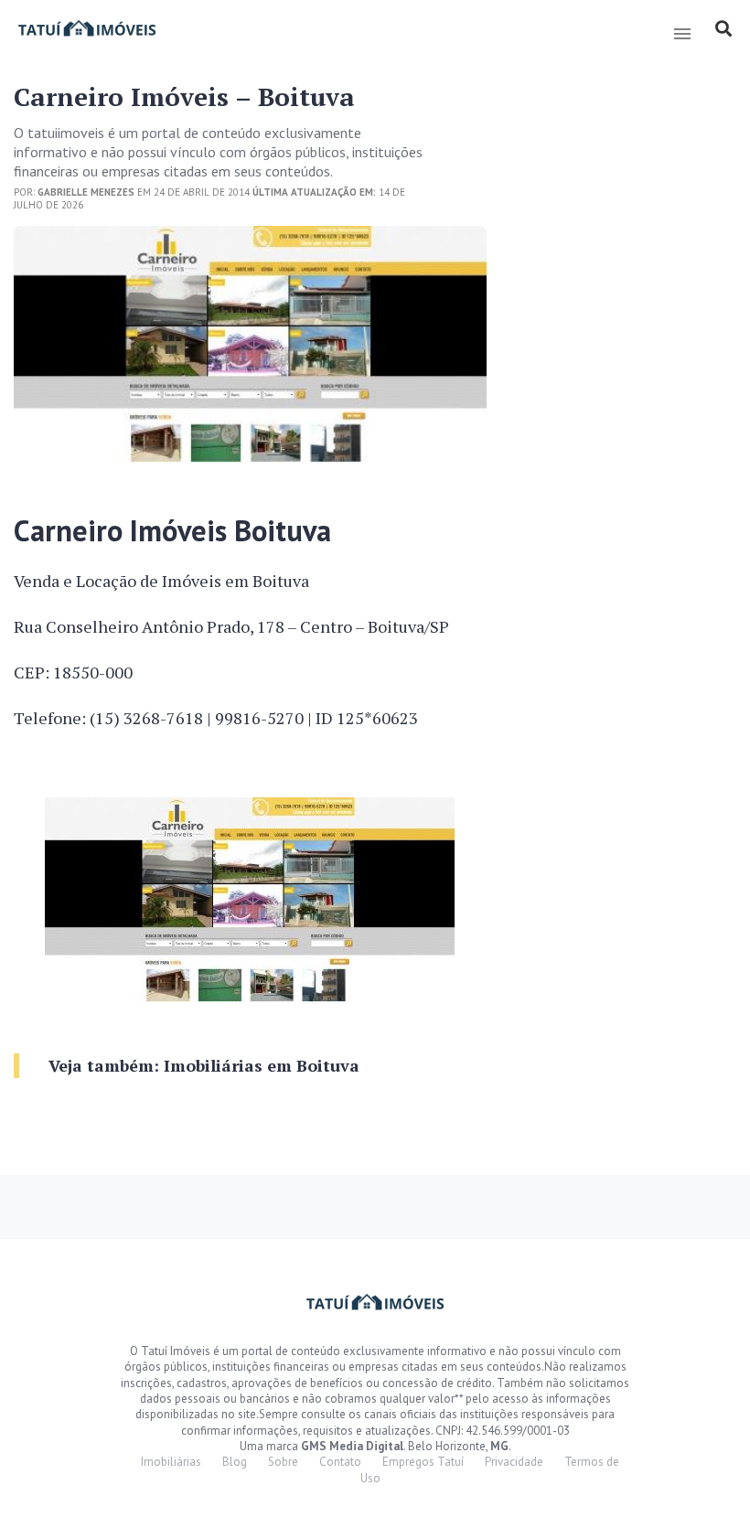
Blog (234, 1461)
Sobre (283, 1461)
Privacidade (514, 1461)
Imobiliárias (171, 1461)
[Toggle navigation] (682, 34)
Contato (340, 1461)
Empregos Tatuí (423, 1461)
